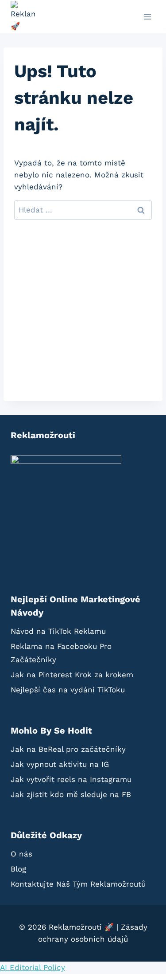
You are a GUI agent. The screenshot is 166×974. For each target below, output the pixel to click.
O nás (21, 853)
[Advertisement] (83, 318)
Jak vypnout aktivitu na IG (60, 764)
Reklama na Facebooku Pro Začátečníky (61, 653)
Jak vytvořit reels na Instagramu (71, 779)
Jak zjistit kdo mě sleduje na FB (71, 794)
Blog (18, 868)
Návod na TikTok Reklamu (58, 631)
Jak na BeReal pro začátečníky (68, 749)
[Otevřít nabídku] (147, 17)
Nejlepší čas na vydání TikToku (68, 689)
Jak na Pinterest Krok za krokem (72, 674)
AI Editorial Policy (32, 967)
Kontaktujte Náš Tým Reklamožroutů (78, 884)
